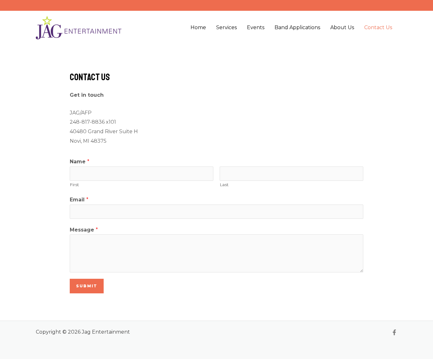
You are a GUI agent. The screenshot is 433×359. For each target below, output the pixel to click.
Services (226, 27)
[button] (391, 5)
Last (224, 184)
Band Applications (297, 27)
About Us (342, 27)
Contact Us (378, 27)
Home (198, 27)
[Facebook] (394, 332)
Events (255, 27)
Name (79, 162)
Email (79, 200)
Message (84, 230)
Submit (86, 286)
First (74, 184)
